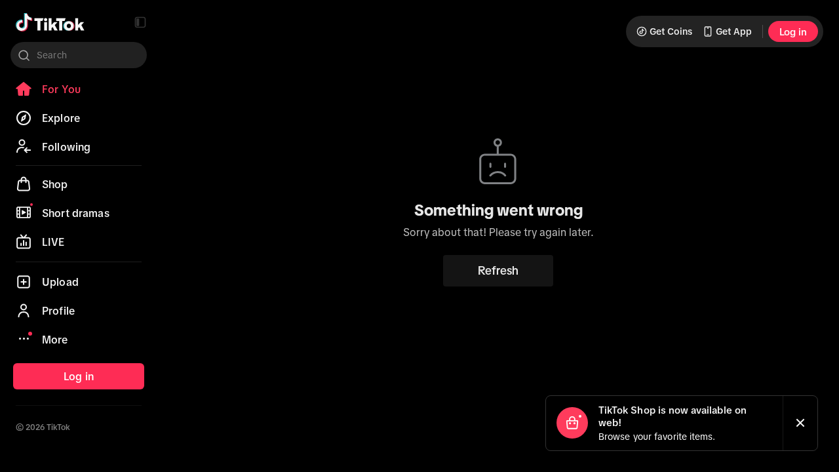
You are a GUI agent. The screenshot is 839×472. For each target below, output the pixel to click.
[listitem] (78, 89)
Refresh (498, 270)
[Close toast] (800, 423)
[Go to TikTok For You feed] (50, 22)
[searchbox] (78, 55)
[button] (140, 22)
